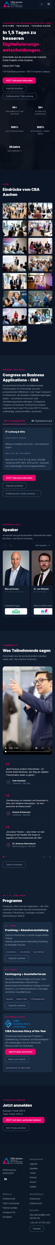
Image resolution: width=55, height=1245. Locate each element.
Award (33, 1182)
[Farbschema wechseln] (41, 4)
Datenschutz (36, 1203)
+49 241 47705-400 (40, 1222)
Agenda (33, 1164)
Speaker (34, 1168)
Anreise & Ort (9, 1212)
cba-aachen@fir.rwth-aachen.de (40, 1216)
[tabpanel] (27, 448)
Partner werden (10, 1207)
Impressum (35, 1198)
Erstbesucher (9, 1198)
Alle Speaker (41, 545)
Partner (33, 1177)
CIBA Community (11, 1203)
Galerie (33, 1186)
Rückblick (7, 1217)
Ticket (33, 1173)
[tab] (14, 420)
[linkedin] (6, 1179)
